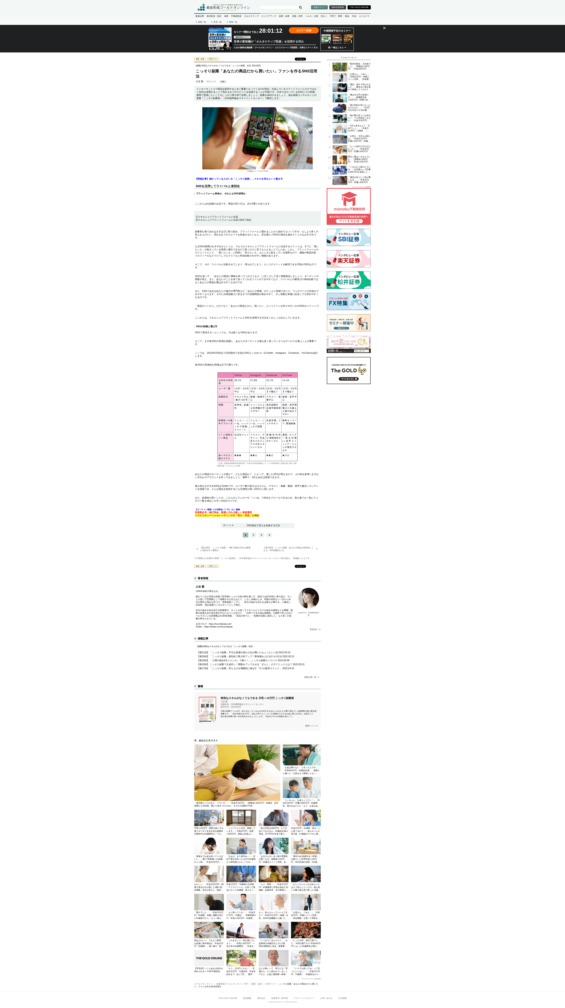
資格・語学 (297, 16)
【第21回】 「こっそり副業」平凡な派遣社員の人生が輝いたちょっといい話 (243, 652)
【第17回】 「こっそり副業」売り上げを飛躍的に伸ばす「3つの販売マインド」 (245, 668)
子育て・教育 (336, 16)
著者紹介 (314, 629)
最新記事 (200, 16)
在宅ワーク (213, 59)
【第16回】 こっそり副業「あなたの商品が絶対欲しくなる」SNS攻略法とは (288, 548)
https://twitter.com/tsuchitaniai (218, 626)
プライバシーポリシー (304, 998)
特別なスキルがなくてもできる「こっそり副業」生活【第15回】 (232, 65)
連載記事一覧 (310, 677)
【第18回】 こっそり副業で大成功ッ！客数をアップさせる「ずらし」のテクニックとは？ (251, 664)
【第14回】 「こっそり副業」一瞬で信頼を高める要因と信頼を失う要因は (225, 548)
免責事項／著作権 (279, 998)
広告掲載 (342, 998)
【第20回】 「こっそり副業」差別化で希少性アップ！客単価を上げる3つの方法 (245, 656)
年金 (354, 16)
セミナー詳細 (303, 30)
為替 (226, 16)
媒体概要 (247, 998)
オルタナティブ (251, 16)
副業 (223, 82)
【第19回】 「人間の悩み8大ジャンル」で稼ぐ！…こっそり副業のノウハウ (243, 660)
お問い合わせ (326, 998)
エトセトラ (364, 16)
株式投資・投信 (214, 16)
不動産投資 (236, 16)
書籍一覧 (233, 22)
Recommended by (308, 979)
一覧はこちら (337, 47)
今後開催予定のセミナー (337, 30)
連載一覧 (202, 22)
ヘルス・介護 (311, 16)
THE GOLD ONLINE (227, 998)
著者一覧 (217, 22)
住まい (324, 16)
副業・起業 (284, 16)
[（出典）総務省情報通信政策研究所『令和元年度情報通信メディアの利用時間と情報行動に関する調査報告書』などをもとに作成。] (257, 461)
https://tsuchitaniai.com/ (220, 624)
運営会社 (261, 998)
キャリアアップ (269, 16)
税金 (347, 16)
